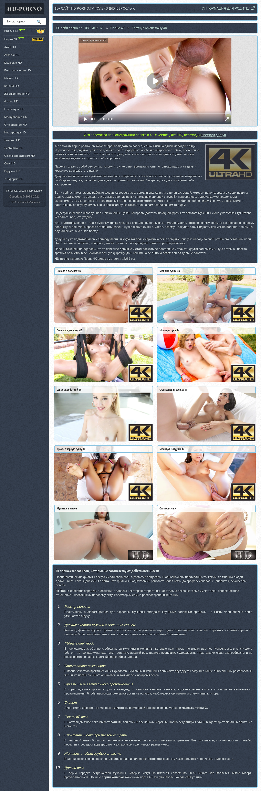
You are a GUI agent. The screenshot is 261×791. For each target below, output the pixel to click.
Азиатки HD (12, 55)
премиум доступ (213, 135)
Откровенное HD (15, 124)
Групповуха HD (14, 109)
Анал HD (10, 47)
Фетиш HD (11, 101)
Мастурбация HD (15, 117)
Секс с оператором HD (19, 155)
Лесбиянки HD (13, 148)
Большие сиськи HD (17, 70)
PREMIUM (14, 31)
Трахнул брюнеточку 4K (149, 28)
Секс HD (9, 163)
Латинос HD (12, 140)
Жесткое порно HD (17, 93)
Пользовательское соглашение (24, 190)
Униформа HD (13, 179)
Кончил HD (11, 86)
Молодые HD (13, 62)
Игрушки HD (12, 171)
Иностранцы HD (15, 132)
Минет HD (11, 78)
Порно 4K (117, 28)
